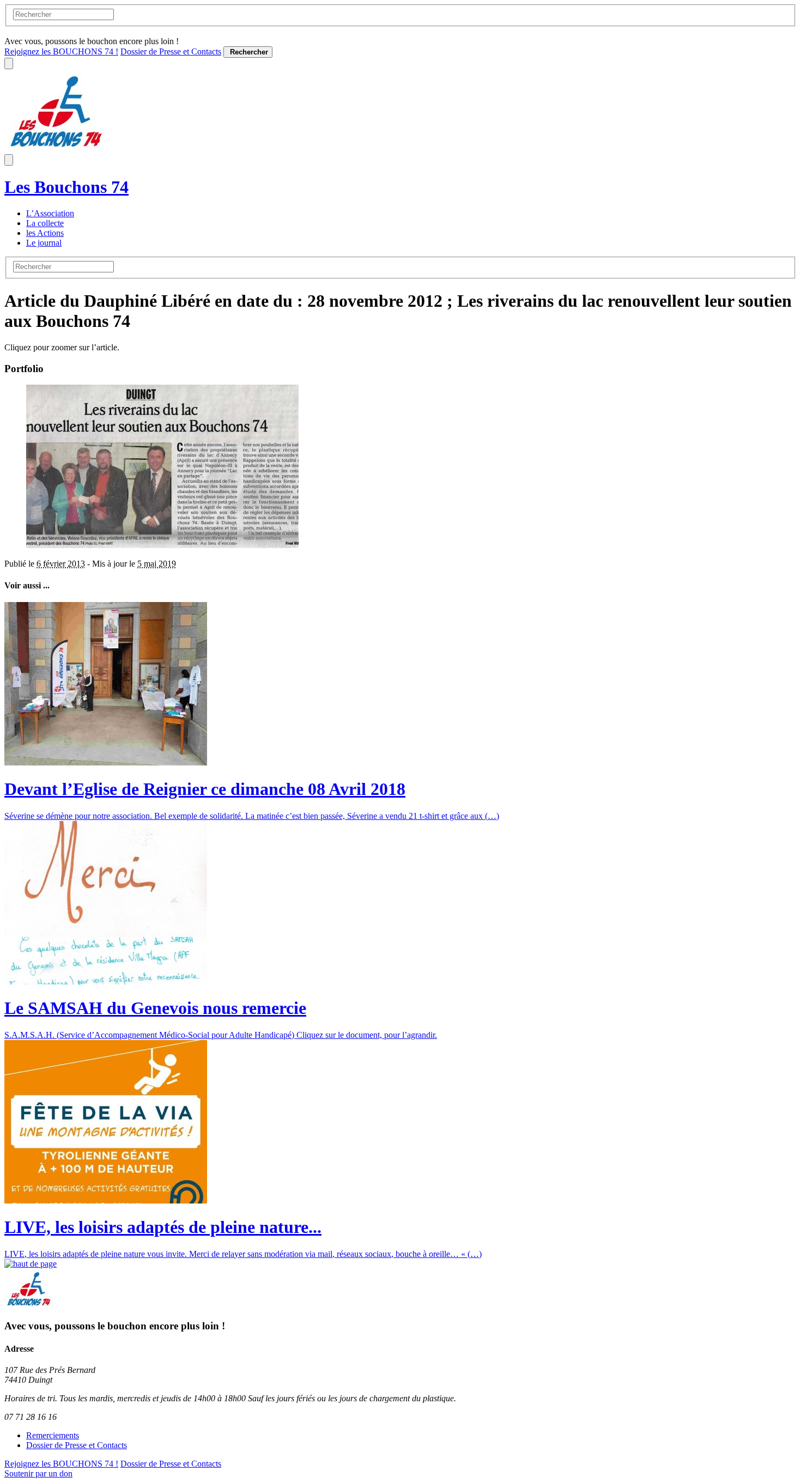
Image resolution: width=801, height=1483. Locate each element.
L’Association (50, 213)
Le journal (44, 242)
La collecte (45, 223)
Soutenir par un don (38, 1473)
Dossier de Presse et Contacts (170, 51)
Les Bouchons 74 (66, 187)
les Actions (45, 233)
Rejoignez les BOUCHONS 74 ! (61, 51)
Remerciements (52, 1435)
